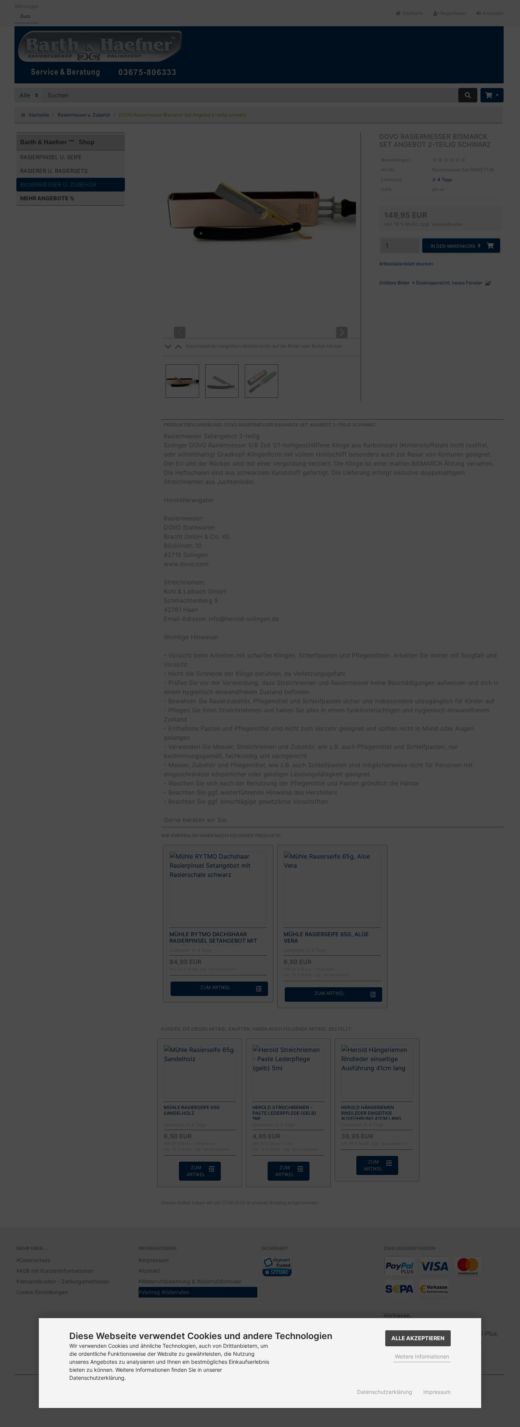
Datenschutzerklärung (384, 1392)
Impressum (437, 1392)
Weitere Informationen (422, 1356)
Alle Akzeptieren (418, 1338)
